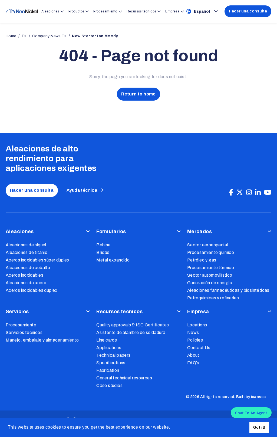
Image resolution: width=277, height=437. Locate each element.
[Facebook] (231, 192)
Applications (108, 347)
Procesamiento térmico (210, 267)
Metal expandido (113, 260)
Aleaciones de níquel (26, 245)
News (193, 332)
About (193, 355)
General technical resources (124, 378)
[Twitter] (239, 192)
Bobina (103, 245)
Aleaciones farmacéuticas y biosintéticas (228, 290)
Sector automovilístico (209, 275)
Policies (195, 340)
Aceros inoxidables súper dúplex (37, 260)
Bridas (102, 252)
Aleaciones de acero (26, 282)
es (24, 36)
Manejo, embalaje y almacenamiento (42, 340)
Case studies (109, 385)
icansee (258, 397)
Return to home (138, 94)
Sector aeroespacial (207, 245)
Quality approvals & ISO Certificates (132, 325)
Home (11, 36)
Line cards (106, 340)
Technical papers (113, 355)
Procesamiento (21, 325)
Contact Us (198, 347)
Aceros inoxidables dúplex (31, 290)
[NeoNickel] (22, 11)
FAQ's (193, 362)
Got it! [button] (259, 427)
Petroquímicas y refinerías (213, 298)
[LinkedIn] (258, 192)
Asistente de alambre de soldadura (130, 332)
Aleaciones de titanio (26, 252)
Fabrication (107, 370)
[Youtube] (267, 192)
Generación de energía (209, 282)
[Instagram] (249, 192)
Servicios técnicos (24, 332)
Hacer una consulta (248, 11)
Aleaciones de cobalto (28, 267)
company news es (49, 36)
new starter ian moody (95, 36)
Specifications (111, 362)
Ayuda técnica (82, 190)
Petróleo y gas (201, 260)
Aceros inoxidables (24, 275)
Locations (197, 325)
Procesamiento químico (210, 252)
